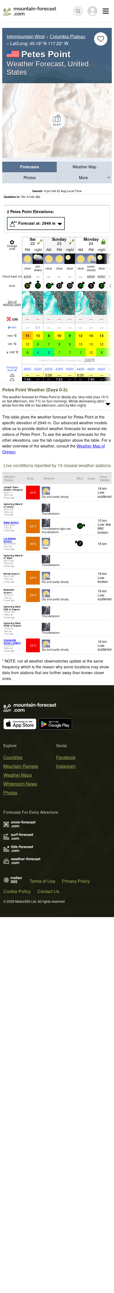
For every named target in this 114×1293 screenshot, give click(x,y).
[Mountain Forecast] (29, 11)
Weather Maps (17, 775)
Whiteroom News (20, 784)
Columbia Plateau (67, 36)
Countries (12, 757)
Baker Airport (11, 522)
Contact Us (48, 891)
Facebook (66, 757)
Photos (30, 177)
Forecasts (29, 166)
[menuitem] (29, 167)
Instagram (66, 766)
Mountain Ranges (20, 766)
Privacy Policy (76, 881)
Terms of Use (42, 881)
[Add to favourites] (100, 39)
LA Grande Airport (10, 540)
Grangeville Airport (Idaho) (12, 641)
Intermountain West (26, 36)
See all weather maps (12, 303)
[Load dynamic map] (57, 120)
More (83, 177)
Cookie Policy (17, 891)
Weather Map (84, 166)
